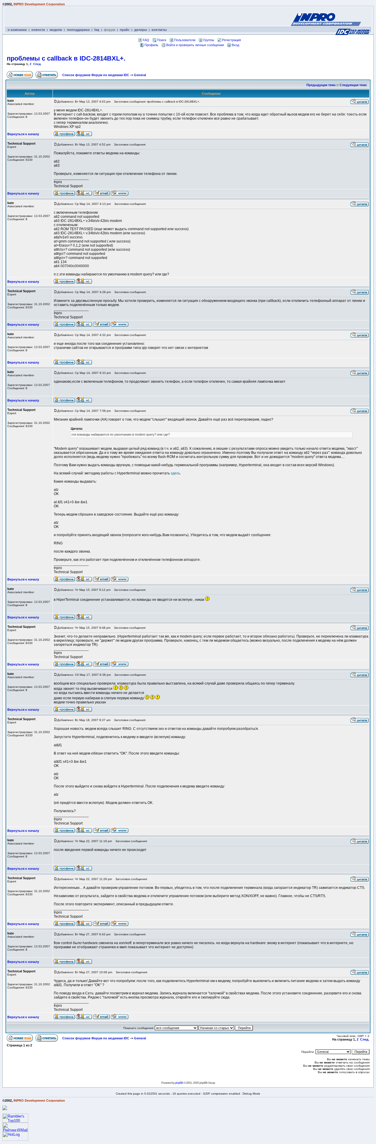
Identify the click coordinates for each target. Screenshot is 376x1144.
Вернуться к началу (23, 134)
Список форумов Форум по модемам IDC (95, 75)
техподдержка (78, 29)
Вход (235, 45)
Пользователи (184, 40)
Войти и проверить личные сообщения (195, 45)
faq (96, 29)
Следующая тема (353, 85)
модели (56, 29)
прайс (125, 29)
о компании (17, 29)
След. (37, 64)
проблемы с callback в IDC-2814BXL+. (66, 58)
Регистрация (231, 40)
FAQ (146, 40)
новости (38, 29)
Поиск (161, 40)
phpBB (179, 1082)
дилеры (140, 29)
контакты (159, 29)
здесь (175, 473)
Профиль (151, 45)
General (140, 75)
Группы (208, 40)
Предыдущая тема (320, 85)
